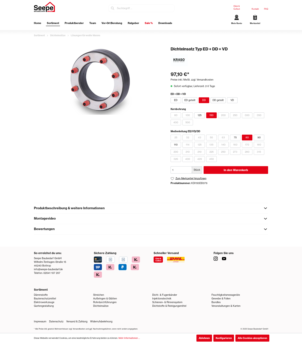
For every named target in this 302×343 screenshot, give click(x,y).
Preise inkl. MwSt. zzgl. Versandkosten (192, 79)
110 (176, 144)
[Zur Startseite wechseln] (44, 7)
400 (175, 122)
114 (187, 144)
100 (188, 115)
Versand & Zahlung (76, 321)
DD (204, 100)
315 (259, 151)
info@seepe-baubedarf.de (48, 269)
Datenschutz (56, 321)
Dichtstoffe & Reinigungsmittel (169, 305)
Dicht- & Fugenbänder (164, 294)
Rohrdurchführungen (105, 302)
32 (187, 137)
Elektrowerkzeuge (44, 302)
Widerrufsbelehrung (101, 321)
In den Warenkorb (236, 170)
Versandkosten (79, 329)
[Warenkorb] (266, 26)
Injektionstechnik (161, 298)
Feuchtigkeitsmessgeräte (225, 294)
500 (187, 122)
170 (247, 144)
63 (223, 137)
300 (247, 115)
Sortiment (41, 289)
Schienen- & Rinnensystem (167, 302)
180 (259, 144)
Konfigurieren (224, 338)
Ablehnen (204, 338)
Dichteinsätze (101, 305)
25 (175, 137)
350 (259, 115)
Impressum (40, 321)
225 (211, 151)
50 (211, 137)
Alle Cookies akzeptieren (252, 338)
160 (235, 144)
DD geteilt (218, 100)
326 (176, 159)
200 (223, 115)
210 (188, 151)
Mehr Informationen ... (129, 338)
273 (235, 151)
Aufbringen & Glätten (105, 298)
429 (199, 159)
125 (200, 115)
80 (175, 115)
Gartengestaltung (44, 305)
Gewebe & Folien (221, 298)
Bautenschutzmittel (45, 298)
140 (223, 144)
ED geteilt (189, 100)
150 (211, 115)
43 (199, 137)
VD (232, 100)
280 (247, 151)
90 (259, 137)
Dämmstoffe (41, 294)
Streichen (98, 294)
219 (199, 151)
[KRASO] (179, 60)
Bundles (216, 302)
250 (235, 115)
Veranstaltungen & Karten (225, 305)
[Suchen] (113, 8)
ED (175, 100)
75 (235, 137)
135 (211, 144)
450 (211, 159)
